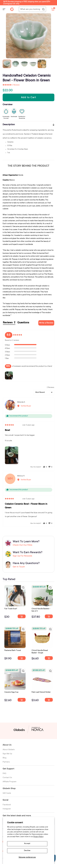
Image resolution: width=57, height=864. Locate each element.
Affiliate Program (9, 782)
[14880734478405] (49, 616)
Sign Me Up (7, 754)
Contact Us (7, 778)
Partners (6, 762)
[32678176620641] (22, 616)
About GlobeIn (9, 750)
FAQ (4, 773)
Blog (4, 758)
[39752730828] (49, 700)
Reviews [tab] (9, 322)
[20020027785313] (49, 658)
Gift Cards (7, 793)
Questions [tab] (23, 322)
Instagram (7, 809)
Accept (27, 844)
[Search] (43, 9)
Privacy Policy (38, 837)
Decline (27, 851)
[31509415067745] (22, 700)
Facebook (7, 805)
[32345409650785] (22, 658)
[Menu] (4, 9)
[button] (11, 85)
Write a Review (46, 323)
